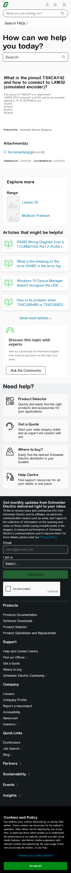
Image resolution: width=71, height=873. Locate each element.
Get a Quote (11, 663)
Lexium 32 (30, 202)
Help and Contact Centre (20, 651)
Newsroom (10, 718)
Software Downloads (17, 621)
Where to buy (12, 669)
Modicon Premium (36, 216)
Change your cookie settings (35, 855)
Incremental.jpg (20, 152)
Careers (9, 694)
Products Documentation (20, 615)
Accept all (35, 865)
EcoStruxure (11, 742)
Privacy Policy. (48, 537)
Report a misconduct (17, 706)
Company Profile (15, 700)
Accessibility (11, 712)
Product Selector (15, 627)
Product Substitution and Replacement (29, 633)
